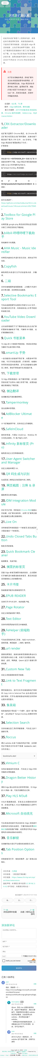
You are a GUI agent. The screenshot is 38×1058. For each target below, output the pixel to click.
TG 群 (20, 104)
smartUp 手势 (15, 352)
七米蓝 (14, 871)
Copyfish (10, 266)
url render (13, 648)
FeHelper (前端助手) (15, 632)
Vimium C (13, 763)
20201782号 (11, 1051)
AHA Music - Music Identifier (18, 250)
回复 (35, 984)
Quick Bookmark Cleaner (18, 553)
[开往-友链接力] (21, 1051)
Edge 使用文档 (15, 107)
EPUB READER (16, 596)
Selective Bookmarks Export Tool (18, 297)
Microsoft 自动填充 (19, 813)
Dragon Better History (18, 779)
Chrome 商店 (26, 510)
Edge (31, 19)
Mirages (25, 1053)
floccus (11, 737)
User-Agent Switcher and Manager (18, 460)
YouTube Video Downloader (18, 318)
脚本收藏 (26, 107)
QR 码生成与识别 (18, 474)
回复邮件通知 (29, 956)
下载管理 (13, 373)
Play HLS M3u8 (16, 796)
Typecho (13, 1053)
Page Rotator (15, 607)
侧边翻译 (13, 391)
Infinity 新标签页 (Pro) (17, 445)
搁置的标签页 (16, 567)
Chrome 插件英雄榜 (13, 113)
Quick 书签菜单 (14, 338)
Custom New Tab (18, 669)
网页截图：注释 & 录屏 (18, 487)
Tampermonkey (17, 402)
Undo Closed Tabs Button (19, 538)
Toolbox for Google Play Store (18, 216)
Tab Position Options (17, 851)
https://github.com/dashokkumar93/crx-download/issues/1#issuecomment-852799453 (18, 206)
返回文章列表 (10, 900)
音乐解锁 (13, 838)
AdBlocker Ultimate (16, 416)
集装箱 (11, 705)
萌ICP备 (4, 1051)
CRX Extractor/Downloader (18, 126)
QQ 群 (14, 104)
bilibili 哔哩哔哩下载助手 (18, 235)
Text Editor (13, 618)
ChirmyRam (16, 1002)
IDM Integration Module (18, 502)
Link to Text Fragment (18, 682)
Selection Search (18, 722)
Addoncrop (27, 113)
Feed (7, 1055)
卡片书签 (13, 584)
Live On (11, 522)
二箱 (8, 281)
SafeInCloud (14, 429)
